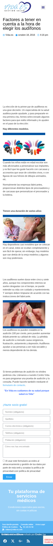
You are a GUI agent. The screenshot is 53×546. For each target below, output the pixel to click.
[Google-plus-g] (20, 541)
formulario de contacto (14, 385)
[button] (43, 7)
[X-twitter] (12, 541)
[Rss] (28, 541)
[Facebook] (4, 541)
